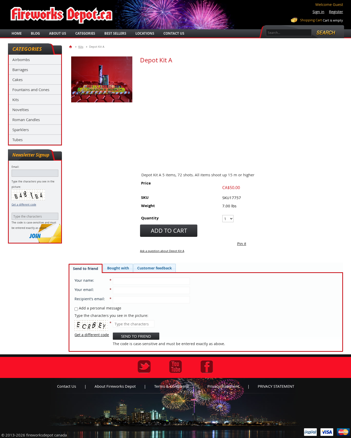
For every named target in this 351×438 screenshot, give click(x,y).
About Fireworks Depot (115, 386)
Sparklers (20, 129)
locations (144, 33)
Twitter (144, 366)
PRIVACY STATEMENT (276, 386)
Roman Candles (26, 119)
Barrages (20, 69)
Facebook (206, 366)
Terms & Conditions (171, 386)
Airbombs (21, 59)
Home (17, 33)
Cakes (17, 79)
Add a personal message (99, 308)
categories (85, 33)
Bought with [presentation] (118, 268)
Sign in (318, 11)
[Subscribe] (35, 236)
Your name (84, 280)
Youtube (175, 366)
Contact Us (173, 33)
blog (35, 33)
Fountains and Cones (30, 89)
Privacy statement (223, 386)
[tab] (86, 268)
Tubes (17, 139)
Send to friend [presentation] (85, 268)
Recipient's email (89, 298)
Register (336, 11)
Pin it (241, 243)
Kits (15, 99)
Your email (84, 289)
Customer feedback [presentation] (154, 268)
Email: (15, 167)
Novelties (20, 109)
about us (57, 33)
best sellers (115, 33)
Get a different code (24, 204)
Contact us (66, 386)
